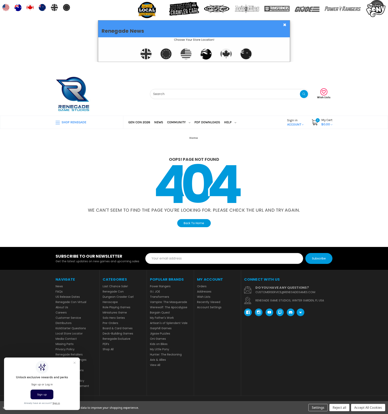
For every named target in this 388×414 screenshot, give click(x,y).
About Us (62, 307)
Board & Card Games (118, 328)
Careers (61, 312)
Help (228, 122)
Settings (318, 407)
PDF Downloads (207, 122)
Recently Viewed (208, 302)
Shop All (108, 349)
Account (294, 122)
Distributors (64, 323)
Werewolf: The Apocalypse (168, 307)
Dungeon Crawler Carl (118, 297)
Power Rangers (160, 286)
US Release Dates (68, 297)
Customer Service (68, 318)
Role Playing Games (116, 307)
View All (155, 365)
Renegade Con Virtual (71, 302)
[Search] (304, 94)
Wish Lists (323, 97)
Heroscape (110, 302)
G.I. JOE (155, 292)
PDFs (106, 344)
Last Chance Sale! (115, 286)
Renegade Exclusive (116, 339)
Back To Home (194, 223)
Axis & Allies (158, 360)
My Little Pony (159, 349)
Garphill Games (161, 328)
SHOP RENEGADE (73, 122)
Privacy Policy (65, 349)
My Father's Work (162, 318)
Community (177, 122)
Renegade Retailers (69, 354)
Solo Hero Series (114, 318)
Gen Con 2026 (139, 122)
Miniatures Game (115, 312)
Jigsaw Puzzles (160, 333)
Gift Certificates (315, 67)
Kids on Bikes (159, 344)
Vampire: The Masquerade (168, 302)
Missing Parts (65, 344)
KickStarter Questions (71, 328)
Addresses (204, 292)
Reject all (339, 407)
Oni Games (158, 339)
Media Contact (66, 339)
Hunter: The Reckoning (166, 354)
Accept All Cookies (368, 407)
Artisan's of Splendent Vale (169, 323)
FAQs (59, 292)
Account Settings (209, 307)
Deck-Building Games (118, 333)
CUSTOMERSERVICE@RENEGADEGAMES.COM (285, 292)
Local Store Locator (69, 333)
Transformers (159, 297)
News (158, 122)
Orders (202, 286)
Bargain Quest (160, 312)
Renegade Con (113, 292)
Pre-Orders (110, 323)
